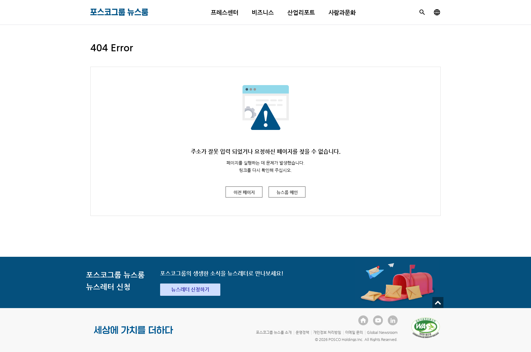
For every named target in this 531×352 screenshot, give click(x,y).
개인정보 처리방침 (327, 332)
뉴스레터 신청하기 (190, 289)
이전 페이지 (244, 192)
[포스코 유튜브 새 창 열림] (378, 320)
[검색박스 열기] (422, 12)
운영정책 (302, 332)
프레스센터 (224, 12)
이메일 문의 (354, 332)
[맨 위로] (437, 302)
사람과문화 (342, 12)
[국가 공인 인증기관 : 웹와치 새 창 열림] (426, 328)
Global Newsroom (382, 332)
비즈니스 (263, 12)
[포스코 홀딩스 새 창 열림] (363, 320)
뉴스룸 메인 (287, 192)
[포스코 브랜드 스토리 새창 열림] (133, 335)
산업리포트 (301, 12)
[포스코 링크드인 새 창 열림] (393, 320)
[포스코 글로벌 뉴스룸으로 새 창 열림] (437, 12)
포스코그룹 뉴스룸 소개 (274, 332)
